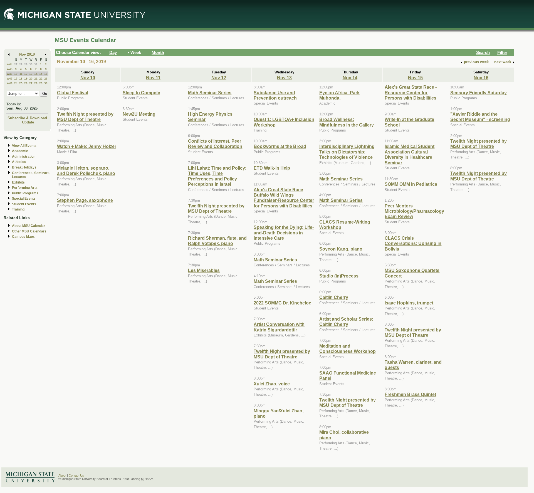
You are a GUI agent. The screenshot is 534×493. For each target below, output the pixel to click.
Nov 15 (415, 77)
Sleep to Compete (141, 92)
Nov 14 (350, 77)
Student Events (24, 204)
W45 (10, 69)
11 (21, 73)
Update (28, 122)
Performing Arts (25, 188)
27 (16, 64)
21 (36, 78)
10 (16, 73)
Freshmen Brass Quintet (410, 394)
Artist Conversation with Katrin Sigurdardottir (279, 327)
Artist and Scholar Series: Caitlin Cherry (346, 321)
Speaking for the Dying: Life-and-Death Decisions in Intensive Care (284, 233)
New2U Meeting (139, 114)
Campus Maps (23, 237)
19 (26, 78)
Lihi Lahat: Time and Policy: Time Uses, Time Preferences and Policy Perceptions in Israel (217, 176)
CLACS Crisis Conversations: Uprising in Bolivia (413, 243)
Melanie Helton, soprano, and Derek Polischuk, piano (86, 170)
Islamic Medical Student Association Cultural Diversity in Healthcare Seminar (409, 154)
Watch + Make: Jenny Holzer (86, 146)
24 (16, 83)
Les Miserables (204, 270)
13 (31, 73)
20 (31, 78)
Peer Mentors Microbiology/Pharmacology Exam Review (414, 211)
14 (36, 73)
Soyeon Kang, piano (340, 248)
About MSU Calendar (28, 226)
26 (26, 83)
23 (46, 78)
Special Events (24, 198)
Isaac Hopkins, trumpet (409, 302)
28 (21, 64)
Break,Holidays (24, 167)
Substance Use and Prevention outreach (275, 95)
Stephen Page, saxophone (85, 200)
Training (18, 209)
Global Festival (72, 92)
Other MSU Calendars (29, 231)
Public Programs (25, 193)
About (62, 475)
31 (36, 64)
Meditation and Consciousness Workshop (347, 348)
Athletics (19, 162)
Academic (20, 151)
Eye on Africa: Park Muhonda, (339, 95)
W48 (10, 83)
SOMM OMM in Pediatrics (411, 184)
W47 (10, 78)
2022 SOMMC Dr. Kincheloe (282, 302)
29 (26, 64)
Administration (23, 156)
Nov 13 (284, 77)
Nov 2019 (27, 54)
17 (16, 78)
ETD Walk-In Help (272, 167)
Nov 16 (481, 77)
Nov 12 (218, 77)
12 (26, 73)
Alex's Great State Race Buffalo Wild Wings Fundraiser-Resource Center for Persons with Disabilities (284, 197)
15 (41, 73)
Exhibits (18, 182)
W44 (10, 64)
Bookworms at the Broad (280, 146)
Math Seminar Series (209, 92)
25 (21, 83)
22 (41, 78)
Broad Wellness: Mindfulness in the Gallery (346, 122)
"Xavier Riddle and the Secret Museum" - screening (480, 117)
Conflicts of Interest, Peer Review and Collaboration (215, 143)
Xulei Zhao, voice (272, 383)
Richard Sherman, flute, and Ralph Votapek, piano (217, 241)
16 (46, 73)
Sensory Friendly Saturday (478, 92)
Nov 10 (87, 77)
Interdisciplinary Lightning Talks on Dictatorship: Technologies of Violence (347, 152)
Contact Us (76, 475)
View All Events (24, 146)
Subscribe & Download (27, 118)
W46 (10, 73)
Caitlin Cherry (333, 297)
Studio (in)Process (339, 275)
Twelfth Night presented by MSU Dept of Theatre (85, 117)
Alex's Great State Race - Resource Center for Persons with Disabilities (411, 92)
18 (21, 78)
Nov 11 (153, 77)
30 (31, 64)
